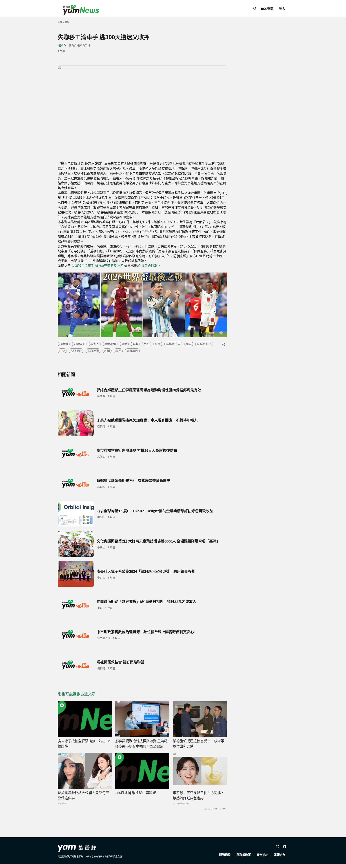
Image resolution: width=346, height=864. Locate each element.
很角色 (62, 45)
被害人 (94, 344)
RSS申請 (267, 8)
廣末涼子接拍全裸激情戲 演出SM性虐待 (84, 744)
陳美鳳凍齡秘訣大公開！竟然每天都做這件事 (83, 795)
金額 (146, 344)
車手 (124, 344)
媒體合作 (279, 855)
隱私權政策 (243, 855)
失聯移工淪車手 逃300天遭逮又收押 (97, 266)
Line (62, 351)
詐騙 (107, 351)
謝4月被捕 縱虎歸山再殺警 (135, 793)
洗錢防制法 (204, 344)
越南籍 (63, 344)
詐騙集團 (132, 351)
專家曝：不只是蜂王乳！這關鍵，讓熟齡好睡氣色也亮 (198, 795)
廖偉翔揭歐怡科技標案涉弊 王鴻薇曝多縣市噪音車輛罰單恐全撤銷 (141, 744)
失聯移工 (79, 344)
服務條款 (225, 855)
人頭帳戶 (76, 351)
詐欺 (135, 344)
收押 (118, 351)
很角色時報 (149, 266)
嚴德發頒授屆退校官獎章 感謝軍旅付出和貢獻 (198, 744)
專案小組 (110, 344)
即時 (67, 22)
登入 (282, 8)
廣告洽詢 (262, 855)
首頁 (60, 22)
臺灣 (158, 344)
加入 (189, 344)
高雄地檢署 (173, 344)
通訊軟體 (93, 351)
